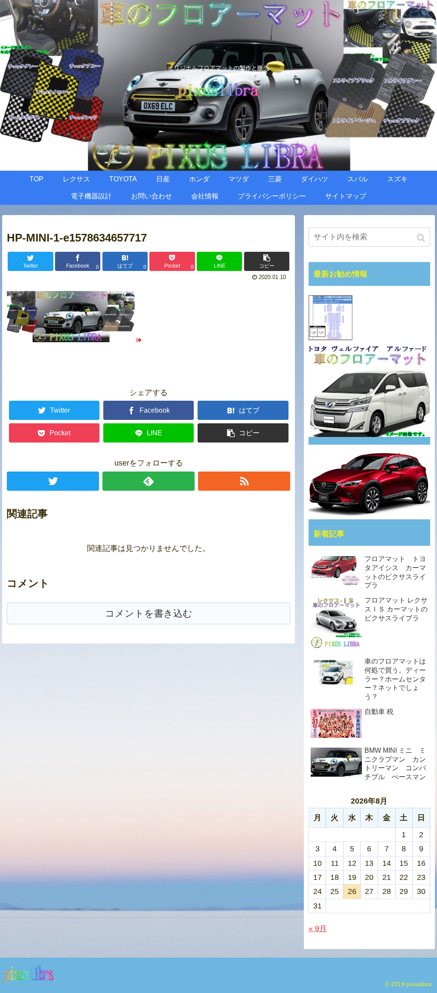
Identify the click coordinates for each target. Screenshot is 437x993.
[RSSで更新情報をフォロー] (244, 481)
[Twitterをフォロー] (53, 481)
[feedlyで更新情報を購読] (148, 481)
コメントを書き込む (148, 613)
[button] (422, 237)
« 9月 (318, 928)
